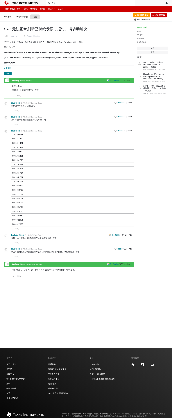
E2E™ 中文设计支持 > (13, 9)
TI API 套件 (94, 364)
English (60, 9)
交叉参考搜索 (53, 374)
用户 (166, 2)
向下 (21, 96)
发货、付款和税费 (97, 374)
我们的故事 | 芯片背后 (15, 379)
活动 (8, 384)
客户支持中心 (53, 379)
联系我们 (52, 364)
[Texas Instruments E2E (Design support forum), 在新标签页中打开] (142, 365)
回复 (8, 73)
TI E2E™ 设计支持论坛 (57, 369)
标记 (152, 48)
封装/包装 (52, 384)
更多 (36, 17)
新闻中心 (10, 374)
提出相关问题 (142, 15)
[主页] (23, 3)
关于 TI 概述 (11, 364)
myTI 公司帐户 (96, 369)
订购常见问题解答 (97, 379)
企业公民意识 (12, 398)
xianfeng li (13, 36)
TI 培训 (43, 9)
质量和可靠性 (54, 388)
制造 (8, 393)
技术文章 (33, 9)
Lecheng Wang (18, 80)
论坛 (26, 9)
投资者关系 (11, 388)
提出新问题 (160, 15)
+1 (132, 81)
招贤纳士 (10, 369)
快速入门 (51, 9)
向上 (13, 96)
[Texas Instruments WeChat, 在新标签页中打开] (133, 365)
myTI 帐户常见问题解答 (58, 393)
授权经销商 (110, 379)
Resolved (142, 27)
